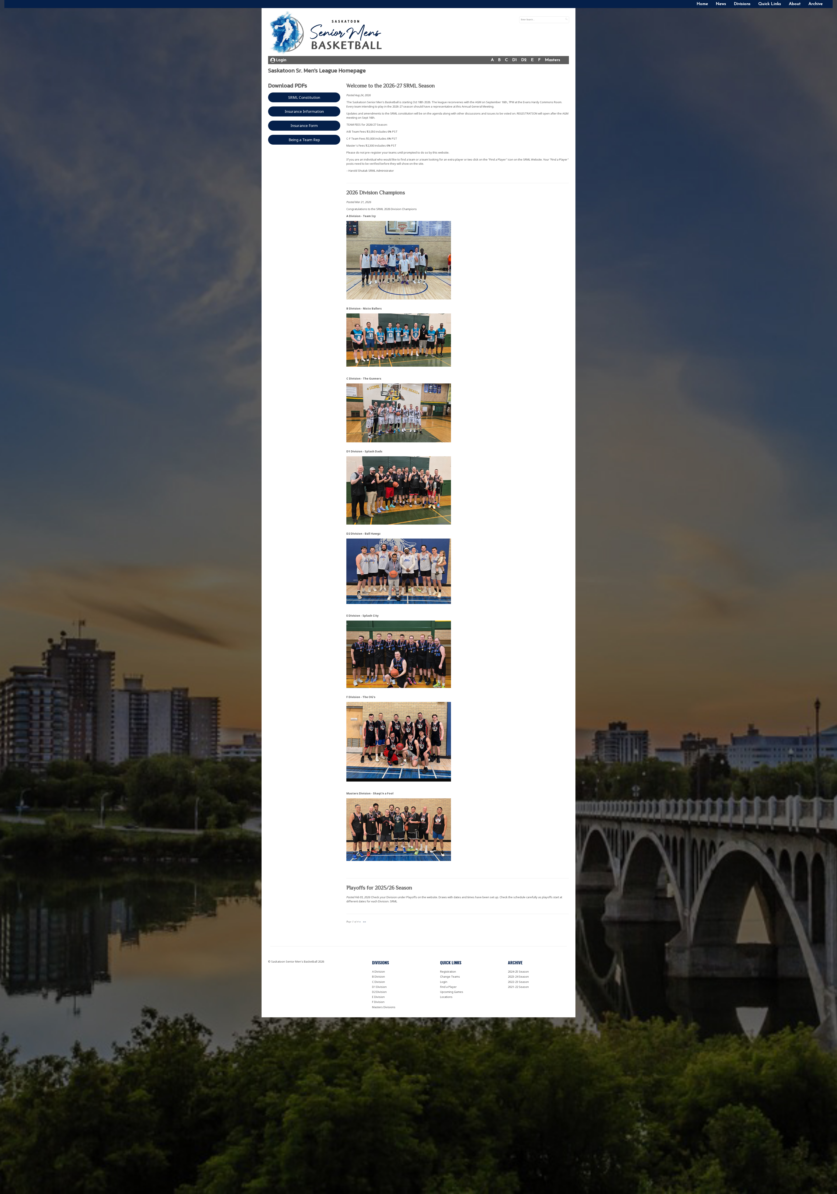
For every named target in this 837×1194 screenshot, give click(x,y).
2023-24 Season (518, 976)
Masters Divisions (383, 1007)
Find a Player (448, 987)
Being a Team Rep (304, 139)
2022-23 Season (518, 982)
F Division (378, 1002)
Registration (448, 971)
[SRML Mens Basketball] (327, 33)
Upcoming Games (451, 992)
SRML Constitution (304, 97)
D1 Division (379, 987)
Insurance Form (304, 125)
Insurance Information (304, 111)
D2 (524, 60)
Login (280, 59)
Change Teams (450, 976)
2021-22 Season (518, 987)
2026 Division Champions (375, 192)
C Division (378, 982)
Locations (446, 997)
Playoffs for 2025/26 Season (379, 888)
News (721, 4)
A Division (378, 971)
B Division (378, 976)
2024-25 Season (518, 971)
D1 (514, 60)
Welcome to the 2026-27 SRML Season (390, 86)
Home (702, 4)
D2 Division (379, 992)
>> (364, 921)
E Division (378, 997)
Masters (552, 60)
